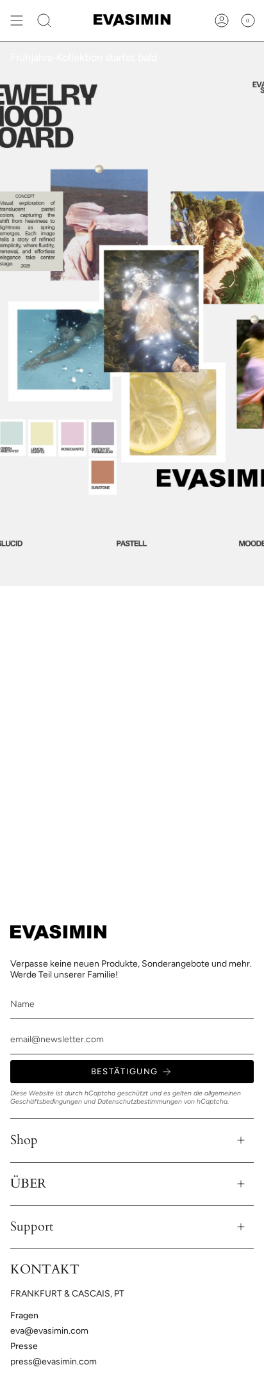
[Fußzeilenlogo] (58, 933)
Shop (24, 1140)
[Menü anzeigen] (16, 20)
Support (31, 1226)
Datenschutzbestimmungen (139, 1101)
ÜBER (28, 1183)
